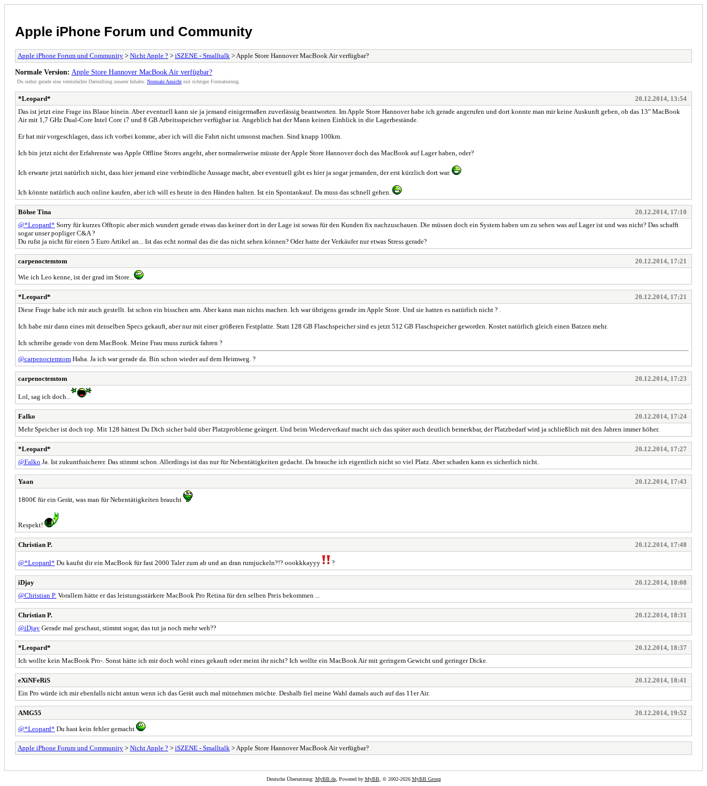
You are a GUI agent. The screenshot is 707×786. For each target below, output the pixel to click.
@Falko (29, 462)
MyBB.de (325, 779)
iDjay (26, 582)
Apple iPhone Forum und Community (133, 31)
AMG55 (29, 713)
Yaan (25, 481)
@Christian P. (37, 595)
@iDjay (29, 628)
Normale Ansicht (164, 81)
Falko (26, 416)
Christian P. (35, 544)
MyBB (372, 779)
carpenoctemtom (42, 261)
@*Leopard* (36, 225)
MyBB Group (426, 779)
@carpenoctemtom (44, 359)
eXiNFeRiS (34, 680)
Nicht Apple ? (149, 56)
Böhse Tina (34, 212)
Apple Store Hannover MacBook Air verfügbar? (141, 72)
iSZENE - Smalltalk (202, 56)
